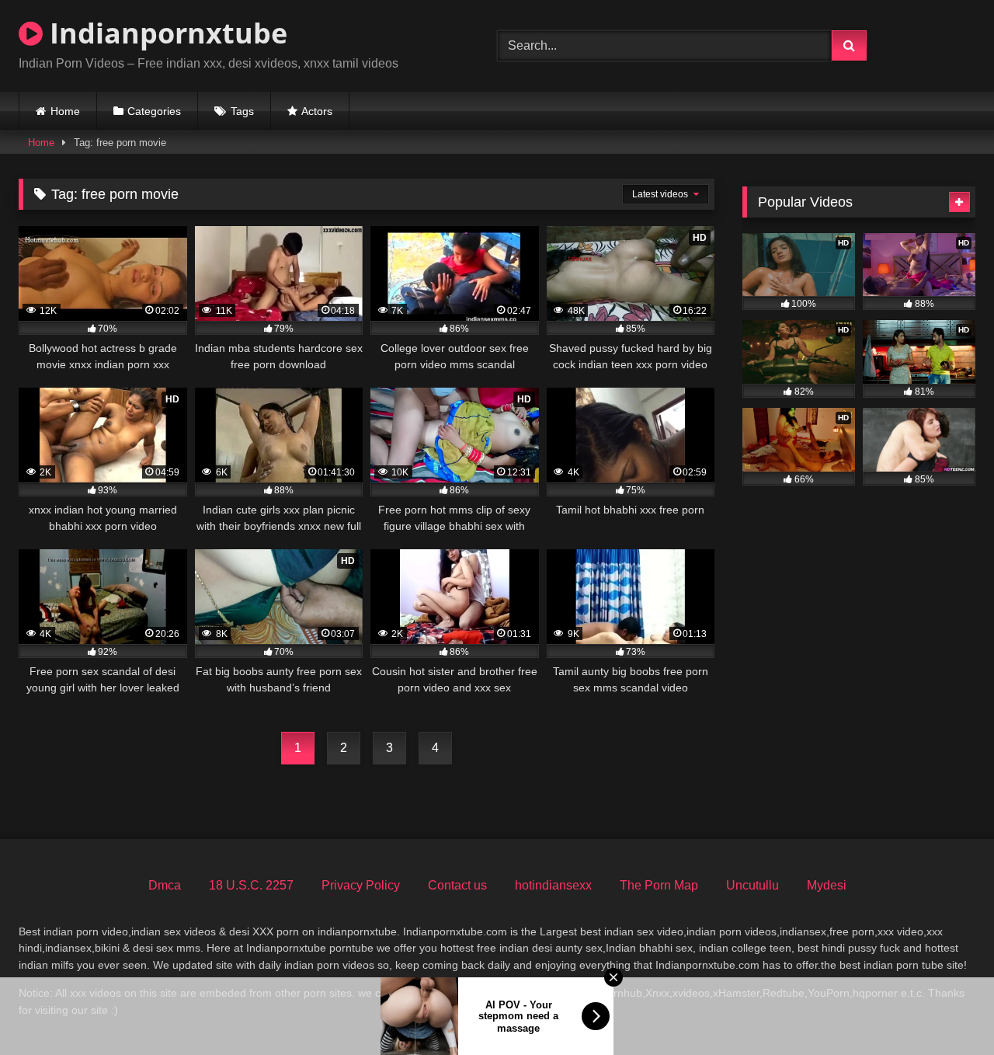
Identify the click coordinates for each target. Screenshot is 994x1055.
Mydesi (826, 885)
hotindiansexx (553, 885)
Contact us (457, 885)
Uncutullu (752, 885)
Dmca (164, 885)
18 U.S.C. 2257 (251, 885)
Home (65, 111)
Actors (316, 111)
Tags (242, 111)
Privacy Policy (360, 885)
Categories (154, 111)
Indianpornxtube (165, 33)
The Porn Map (659, 885)
